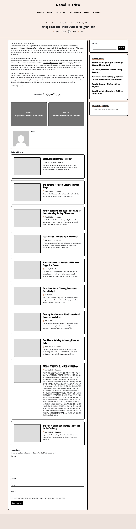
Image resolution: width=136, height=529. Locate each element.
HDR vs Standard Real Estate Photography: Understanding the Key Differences (62, 212)
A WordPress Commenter (100, 110)
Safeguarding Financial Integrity (57, 158)
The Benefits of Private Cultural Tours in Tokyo (61, 186)
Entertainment (75, 12)
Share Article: (38, 94)
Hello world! (114, 110)
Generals (96, 12)
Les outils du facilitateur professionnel (60, 236)
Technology (61, 12)
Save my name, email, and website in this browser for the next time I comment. (39, 498)
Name (13, 479)
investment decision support (52, 63)
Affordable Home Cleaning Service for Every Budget (60, 290)
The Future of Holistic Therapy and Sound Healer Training (61, 427)
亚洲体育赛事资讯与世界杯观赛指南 (60, 366)
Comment (14, 456)
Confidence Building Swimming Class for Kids (61, 342)
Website (13, 492)
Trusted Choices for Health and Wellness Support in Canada (61, 264)
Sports (50, 12)
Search (94, 43)
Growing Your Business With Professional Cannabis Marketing (61, 316)
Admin (74, 31)
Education (40, 12)
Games (86, 12)
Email (13, 485)
